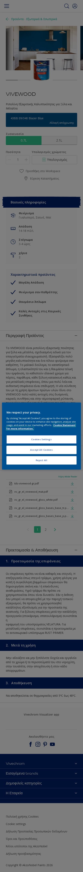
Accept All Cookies (41, 449)
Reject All (41, 460)
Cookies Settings (41, 439)
